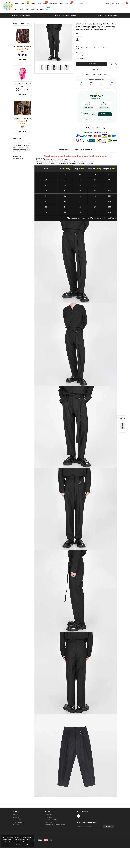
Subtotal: (78, 58)
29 (86, 47)
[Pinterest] (78, 816)
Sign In (107, 3)
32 (98, 47)
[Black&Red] (24, 89)
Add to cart (22, 59)
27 (77, 47)
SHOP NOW (105, 114)
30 (90, 47)
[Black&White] (21, 89)
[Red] (26, 54)
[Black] (27, 89)
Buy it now (96, 69)
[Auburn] (19, 54)
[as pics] (22, 126)
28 (81, 47)
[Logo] (8, 6)
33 (103, 47)
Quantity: (78, 52)
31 (94, 47)
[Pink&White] (17, 89)
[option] (21, 15)
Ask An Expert (102, 128)
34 (107, 47)
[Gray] (22, 54)
